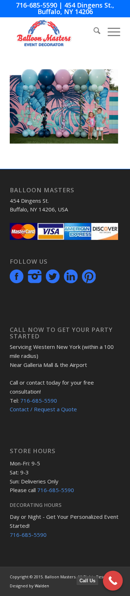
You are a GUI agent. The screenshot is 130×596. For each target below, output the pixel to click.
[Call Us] (113, 581)
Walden (42, 585)
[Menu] (110, 31)
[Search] (93, 31)
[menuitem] (93, 31)
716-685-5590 (36, 5)
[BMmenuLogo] (54, 31)
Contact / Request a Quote (43, 409)
